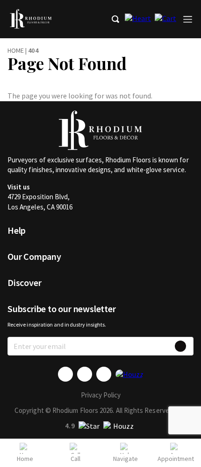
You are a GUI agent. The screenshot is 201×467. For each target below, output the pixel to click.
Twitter (84, 374)
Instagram (103, 374)
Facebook (65, 374)
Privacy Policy (101, 394)
